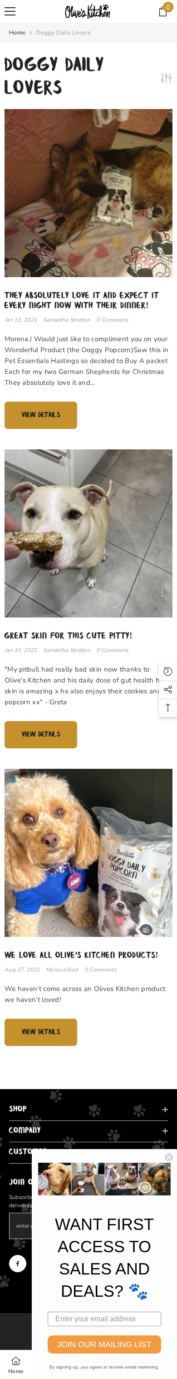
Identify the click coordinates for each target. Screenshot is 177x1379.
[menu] (10, 11)
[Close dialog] (168, 1157)
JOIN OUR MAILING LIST (104, 1344)
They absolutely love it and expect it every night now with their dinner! (82, 300)
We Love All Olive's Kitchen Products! (82, 955)
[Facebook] (17, 1263)
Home (17, 33)
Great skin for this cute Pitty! (69, 636)
